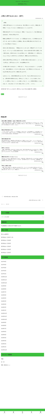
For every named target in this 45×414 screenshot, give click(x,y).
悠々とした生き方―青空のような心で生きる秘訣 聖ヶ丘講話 (21, 89)
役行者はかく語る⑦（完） (7, 237)
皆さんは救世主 (5, 234)
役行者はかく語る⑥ (6, 240)
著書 (3, 94)
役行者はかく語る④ (6, 246)
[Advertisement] (22, 11)
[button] (43, 217)
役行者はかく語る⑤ (6, 243)
